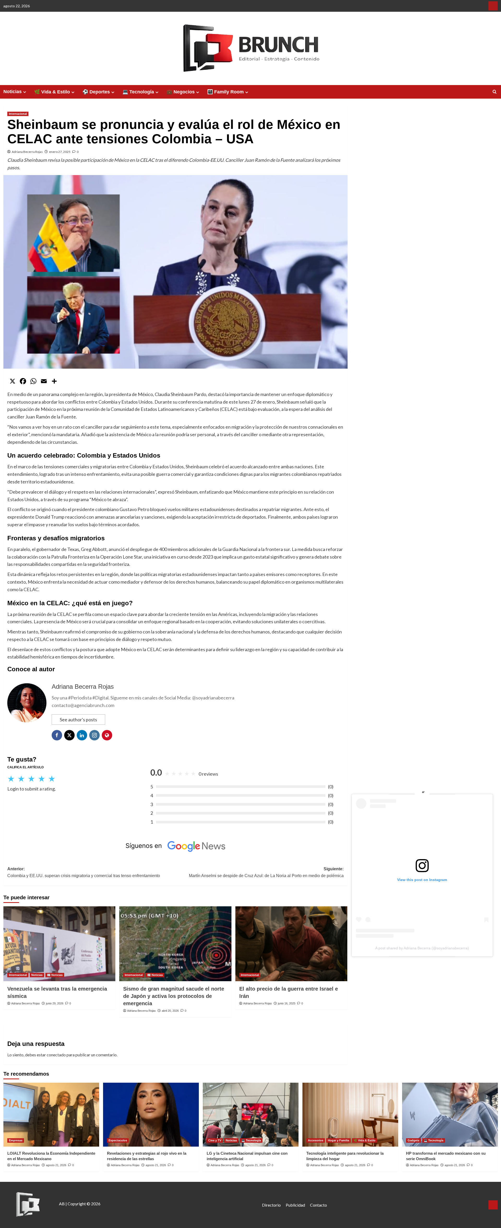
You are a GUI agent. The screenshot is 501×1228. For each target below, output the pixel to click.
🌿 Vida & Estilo (52, 91)
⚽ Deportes (96, 91)
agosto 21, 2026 (56, 1165)
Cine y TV (214, 1140)
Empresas (15, 1140)
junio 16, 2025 (286, 1003)
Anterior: (83, 872)
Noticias (12, 91)
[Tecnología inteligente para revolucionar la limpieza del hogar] (350, 1115)
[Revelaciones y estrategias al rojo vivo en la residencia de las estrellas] (151, 1115)
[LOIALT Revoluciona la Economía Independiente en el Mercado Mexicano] (51, 1115)
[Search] (494, 92)
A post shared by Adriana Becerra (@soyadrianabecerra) (422, 948)
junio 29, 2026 (54, 1003)
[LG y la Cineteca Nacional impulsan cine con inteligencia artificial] (251, 1115)
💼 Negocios (180, 91)
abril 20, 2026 (170, 1010)
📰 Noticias (55, 975)
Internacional (18, 113)
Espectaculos (118, 1140)
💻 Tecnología (138, 91)
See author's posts (78, 719)
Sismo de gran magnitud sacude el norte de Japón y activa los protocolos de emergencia (173, 996)
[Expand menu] (25, 92)
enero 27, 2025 (59, 152)
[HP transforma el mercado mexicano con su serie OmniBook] (450, 1115)
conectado (56, 1054)
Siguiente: (266, 872)
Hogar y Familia (338, 1140)
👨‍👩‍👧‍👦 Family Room (225, 91)
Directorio (271, 1204)
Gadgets (413, 1140)
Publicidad (295, 1204)
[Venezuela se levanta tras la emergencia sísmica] (59, 943)
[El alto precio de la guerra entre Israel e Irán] (291, 943)
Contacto (318, 1204)
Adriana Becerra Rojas (27, 152)
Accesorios (315, 1140)
